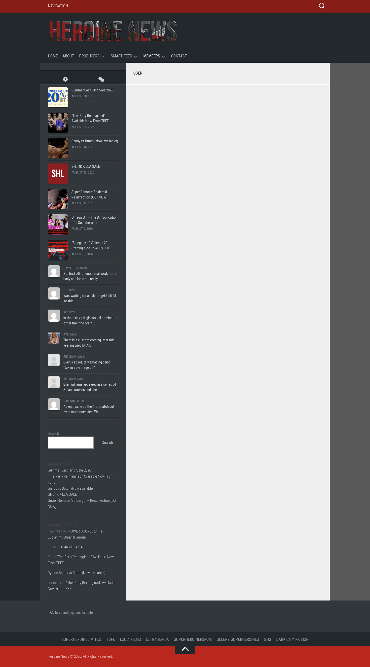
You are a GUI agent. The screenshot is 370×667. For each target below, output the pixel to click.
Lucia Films (130, 639)
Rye (50, 573)
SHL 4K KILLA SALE (85, 166)
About (68, 56)
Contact (179, 56)
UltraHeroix (157, 639)
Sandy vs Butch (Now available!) (94, 141)
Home (53, 56)
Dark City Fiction (292, 639)
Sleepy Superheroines (238, 639)
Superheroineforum (193, 639)
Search (53, 433)
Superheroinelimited (81, 639)
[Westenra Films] (166, 90)
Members (151, 56)
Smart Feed (121, 56)
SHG (267, 639)
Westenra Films (215, 99)
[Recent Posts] (65, 79)
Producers (89, 56)
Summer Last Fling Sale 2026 (92, 90)
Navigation (58, 6)
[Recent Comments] (100, 79)
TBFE (110, 639)
